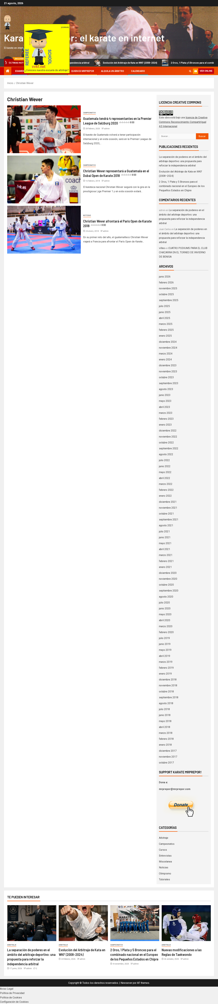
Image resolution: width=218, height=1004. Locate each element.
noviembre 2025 (168, 288)
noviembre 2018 (168, 685)
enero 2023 (165, 424)
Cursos (163, 849)
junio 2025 (164, 312)
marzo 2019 (165, 661)
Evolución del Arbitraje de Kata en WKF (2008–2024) (102, 63)
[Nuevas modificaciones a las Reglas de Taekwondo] (186, 923)
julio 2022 (164, 460)
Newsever (126, 982)
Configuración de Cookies (14, 1001)
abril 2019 (164, 655)
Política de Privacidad (12, 993)
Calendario (138, 71)
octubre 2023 (166, 377)
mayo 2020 (165, 614)
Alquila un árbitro (112, 71)
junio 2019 (164, 644)
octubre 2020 (166, 584)
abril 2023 (164, 407)
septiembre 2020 (168, 590)
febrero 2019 (166, 667)
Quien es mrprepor (82, 71)
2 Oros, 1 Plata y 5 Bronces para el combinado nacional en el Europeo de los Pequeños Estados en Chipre (182, 186)
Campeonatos (89, 113)
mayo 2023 (165, 400)
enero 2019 (165, 673)
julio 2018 (164, 709)
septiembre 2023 (168, 383)
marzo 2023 (165, 412)
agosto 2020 (166, 596)
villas (162, 248)
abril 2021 (164, 549)
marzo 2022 (165, 484)
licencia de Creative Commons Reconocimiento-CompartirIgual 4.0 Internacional (183, 122)
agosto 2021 (166, 525)
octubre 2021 (166, 513)
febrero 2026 (166, 282)
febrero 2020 (166, 632)
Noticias (87, 215)
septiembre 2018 (168, 697)
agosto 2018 (166, 703)
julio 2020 (164, 602)
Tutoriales (164, 879)
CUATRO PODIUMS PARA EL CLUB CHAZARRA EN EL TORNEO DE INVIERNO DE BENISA (183, 252)
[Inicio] (7, 71)
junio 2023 (164, 395)
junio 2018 (164, 715)
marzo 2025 (165, 323)
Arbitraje (163, 837)
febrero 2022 (166, 489)
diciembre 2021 (168, 501)
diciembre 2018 (168, 679)
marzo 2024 (165, 353)
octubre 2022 (166, 442)
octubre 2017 (166, 762)
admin (107, 129)
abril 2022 (164, 478)
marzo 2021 (165, 555)
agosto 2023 (166, 389)
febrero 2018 (166, 738)
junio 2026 (164, 276)
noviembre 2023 (168, 371)
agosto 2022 (166, 454)
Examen (19, 71)
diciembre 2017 (168, 750)
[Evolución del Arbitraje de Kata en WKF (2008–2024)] (83, 923)
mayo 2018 (165, 721)
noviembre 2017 (168, 756)
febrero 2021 (166, 561)
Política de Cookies (11, 997)
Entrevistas (165, 855)
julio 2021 (164, 531)
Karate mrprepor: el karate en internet (84, 37)
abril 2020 (164, 620)
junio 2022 (164, 466)
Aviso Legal (6, 988)
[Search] (190, 71)
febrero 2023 (166, 418)
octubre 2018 (166, 691)
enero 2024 (165, 359)
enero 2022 (165, 495)
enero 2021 (165, 567)
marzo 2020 (165, 626)
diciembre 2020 (168, 572)
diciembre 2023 (168, 365)
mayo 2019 (165, 649)
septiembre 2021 (168, 519)
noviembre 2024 (168, 347)
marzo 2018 (165, 732)
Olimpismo (165, 873)
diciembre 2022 (168, 430)
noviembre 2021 (168, 507)
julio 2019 (164, 638)
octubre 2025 (166, 294)
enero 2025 (165, 335)
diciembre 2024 (168, 341)
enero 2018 (165, 744)
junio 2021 (164, 537)
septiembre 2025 (168, 300)
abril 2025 (164, 318)
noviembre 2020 (168, 578)
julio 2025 (164, 306)
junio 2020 (164, 608)
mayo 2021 (165, 543)
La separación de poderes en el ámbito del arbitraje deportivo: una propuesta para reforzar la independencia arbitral (183, 161)
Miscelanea (165, 861)
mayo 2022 (165, 472)
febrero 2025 (166, 329)
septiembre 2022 (168, 448)
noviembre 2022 (168, 436)
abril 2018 (164, 727)
